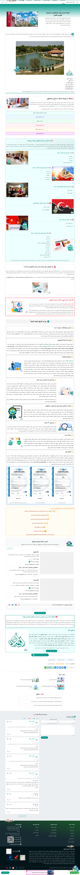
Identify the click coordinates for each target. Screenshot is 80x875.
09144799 (17, 841)
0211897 (17, 837)
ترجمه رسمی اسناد (59, 106)
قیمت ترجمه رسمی (61, 659)
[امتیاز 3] (60, 663)
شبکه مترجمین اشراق (70, 2)
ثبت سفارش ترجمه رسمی (51, 651)
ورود (6, 2)
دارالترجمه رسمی (70, 659)
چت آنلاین (9, 548)
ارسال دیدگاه (44, 737)
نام (74, 719)
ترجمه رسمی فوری (51, 659)
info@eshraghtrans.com (15, 844)
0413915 (17, 839)
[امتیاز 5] (57, 663)
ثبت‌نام (3, 2)
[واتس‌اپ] (29, 562)
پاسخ (9, 734)
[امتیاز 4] (58, 663)
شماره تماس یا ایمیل (53, 719)
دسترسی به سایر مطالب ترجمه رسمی (41, 655)
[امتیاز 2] (61, 663)
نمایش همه (22, 816)
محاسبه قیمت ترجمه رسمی (40, 613)
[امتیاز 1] (63, 663)
